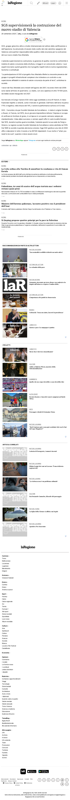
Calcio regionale (7, 601)
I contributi (5, 667)
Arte (3, 628)
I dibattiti (4, 672)
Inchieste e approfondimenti (11, 679)
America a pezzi (7, 590)
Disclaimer (13, 779)
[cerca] (31, 3)
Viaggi (4, 681)
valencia (14, 145)
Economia (5, 653)
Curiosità (5, 689)
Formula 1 (5, 609)
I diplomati (5, 696)
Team (4, 743)
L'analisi (4, 662)
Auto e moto (6, 694)
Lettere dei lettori (7, 669)
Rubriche (5, 676)
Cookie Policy (19, 783)
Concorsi (5, 747)
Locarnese (5, 563)
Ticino (4, 558)
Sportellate (5, 616)
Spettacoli (5, 631)
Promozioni (6, 745)
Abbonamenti (4, 779)
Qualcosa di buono (8, 714)
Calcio (4, 599)
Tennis (4, 606)
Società (4, 641)
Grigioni (4, 571)
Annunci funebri (12, 781)
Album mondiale (7, 621)
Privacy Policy (8, 783)
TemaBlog (6, 718)
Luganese (5, 566)
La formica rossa (7, 664)
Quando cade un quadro (10, 699)
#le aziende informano (9, 726)
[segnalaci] (38, 3)
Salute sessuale (7, 704)
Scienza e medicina (8, 709)
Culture (5, 626)
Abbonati (45, 3)
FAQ (31, 779)
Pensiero (5, 636)
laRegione (33, 34)
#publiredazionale (8, 723)
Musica (4, 643)
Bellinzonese (6, 561)
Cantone (5, 556)
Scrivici (4, 758)
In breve (4, 737)
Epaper (53, 3)
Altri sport (5, 611)
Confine (4, 585)
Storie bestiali (6, 686)
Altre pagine (6, 730)
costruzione (5, 145)
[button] (39, 780)
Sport (4, 594)
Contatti (27, 779)
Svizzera (5, 575)
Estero (4, 582)
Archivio (4, 735)
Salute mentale (7, 701)
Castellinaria (6, 648)
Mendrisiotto (6, 568)
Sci (3, 604)
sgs (10, 145)
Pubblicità (4, 781)
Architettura (6, 691)
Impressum (20, 779)
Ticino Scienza (7, 706)
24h (3, 732)
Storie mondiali (7, 614)
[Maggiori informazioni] (44, 39)
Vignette (4, 755)
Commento (5, 659)
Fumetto (4, 753)
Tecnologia (5, 684)
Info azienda (6, 740)
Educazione (6, 711)
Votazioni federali (7, 578)
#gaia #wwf (6, 721)
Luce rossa (5, 619)
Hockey (4, 596)
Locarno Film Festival (9, 646)
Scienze (4, 638)
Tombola (5, 750)
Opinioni (5, 657)
